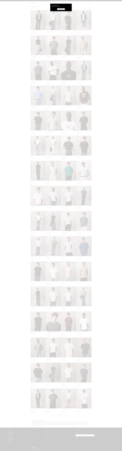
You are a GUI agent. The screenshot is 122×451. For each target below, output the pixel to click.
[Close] (70, 4)
